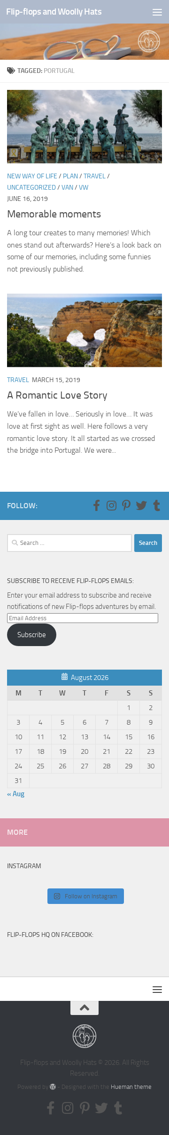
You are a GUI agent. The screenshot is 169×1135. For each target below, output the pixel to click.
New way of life (32, 176)
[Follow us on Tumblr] (156, 505)
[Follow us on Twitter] (141, 505)
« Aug (15, 794)
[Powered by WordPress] (53, 1087)
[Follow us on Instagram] (111, 505)
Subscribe (31, 635)
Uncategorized (31, 188)
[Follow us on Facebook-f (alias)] (96, 505)
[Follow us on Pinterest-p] (126, 505)
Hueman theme (131, 1086)
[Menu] (157, 12)
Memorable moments (54, 214)
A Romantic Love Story (57, 395)
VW (83, 188)
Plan (70, 176)
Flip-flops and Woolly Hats (53, 11)
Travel (95, 176)
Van (67, 188)
